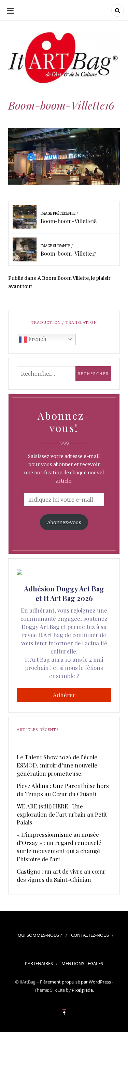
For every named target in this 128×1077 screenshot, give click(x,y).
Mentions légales (82, 963)
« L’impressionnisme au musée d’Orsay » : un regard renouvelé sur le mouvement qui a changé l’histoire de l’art (59, 847)
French (36, 338)
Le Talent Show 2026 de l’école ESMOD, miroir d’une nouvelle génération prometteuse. (57, 765)
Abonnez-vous (64, 522)
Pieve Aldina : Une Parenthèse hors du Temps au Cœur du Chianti (63, 790)
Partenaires (39, 963)
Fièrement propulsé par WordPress (75, 982)
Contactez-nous (90, 935)
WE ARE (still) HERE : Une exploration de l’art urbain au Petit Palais (62, 814)
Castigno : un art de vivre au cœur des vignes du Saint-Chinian (61, 875)
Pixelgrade (82, 990)
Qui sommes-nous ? (40, 935)
